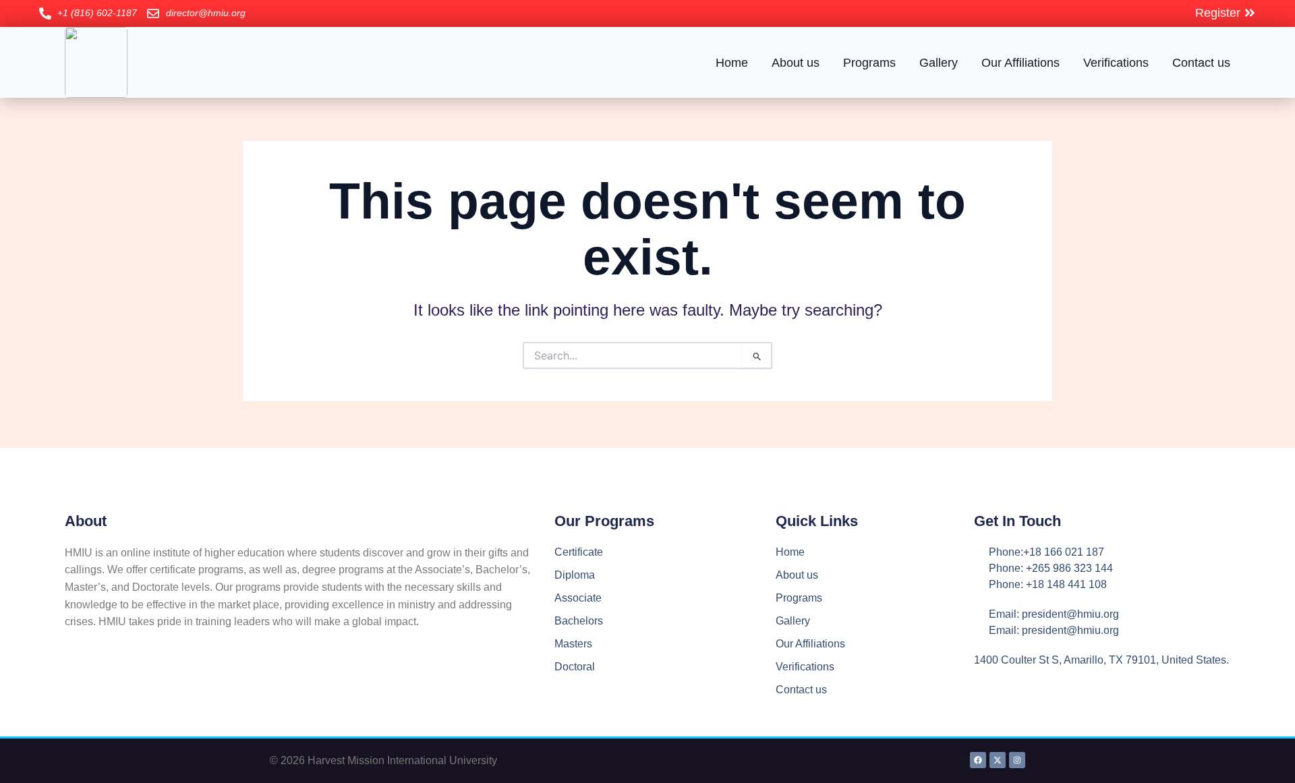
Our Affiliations (1020, 62)
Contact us (1201, 62)
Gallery (938, 62)
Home (732, 62)
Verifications (1116, 62)
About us (795, 62)
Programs (869, 62)
